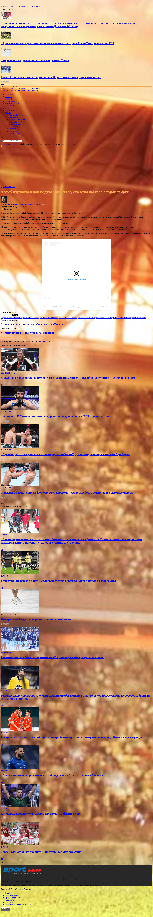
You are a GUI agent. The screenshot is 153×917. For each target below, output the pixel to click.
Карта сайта (10, 900)
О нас (7, 893)
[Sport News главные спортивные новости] (21, 875)
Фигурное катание (17, 119)
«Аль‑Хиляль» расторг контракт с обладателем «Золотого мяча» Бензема (52, 775)
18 (2, 664)
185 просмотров (7, 204)
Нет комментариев (34, 204)
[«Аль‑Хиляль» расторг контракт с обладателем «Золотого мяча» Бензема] (20, 768)
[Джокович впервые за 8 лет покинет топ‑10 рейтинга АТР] (20, 806)
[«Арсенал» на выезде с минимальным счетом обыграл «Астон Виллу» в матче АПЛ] (6, 38)
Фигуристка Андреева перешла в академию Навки (35, 60)
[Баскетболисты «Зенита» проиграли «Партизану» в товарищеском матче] (6, 72)
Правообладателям (13, 897)
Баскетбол (10, 101)
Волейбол (9, 106)
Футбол (8, 97)
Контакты (9, 902)
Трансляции (14, 133)
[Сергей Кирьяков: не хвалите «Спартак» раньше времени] (20, 845)
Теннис (8, 108)
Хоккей (8, 99)
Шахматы (13, 131)
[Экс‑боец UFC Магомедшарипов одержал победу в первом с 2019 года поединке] (20, 409)
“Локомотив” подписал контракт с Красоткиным (27, 333)
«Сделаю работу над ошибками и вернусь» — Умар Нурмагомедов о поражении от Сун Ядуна (65, 454)
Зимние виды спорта (18, 115)
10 (2, 550)
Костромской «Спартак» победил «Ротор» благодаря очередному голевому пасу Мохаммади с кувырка (72, 737)
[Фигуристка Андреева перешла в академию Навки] (6, 55)
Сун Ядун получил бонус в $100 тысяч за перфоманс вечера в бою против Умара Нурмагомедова (67, 492)
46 (2, 500)
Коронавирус (14, 117)
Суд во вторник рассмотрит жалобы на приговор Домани (32, 324)
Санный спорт (15, 126)
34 (2, 859)
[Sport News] (20, 6)
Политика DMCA (11, 895)
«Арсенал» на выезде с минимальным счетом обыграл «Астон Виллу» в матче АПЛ (57, 43)
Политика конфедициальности (18, 904)
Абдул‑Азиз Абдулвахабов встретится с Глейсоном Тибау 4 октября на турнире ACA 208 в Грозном (68, 377)
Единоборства (12, 103)
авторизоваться (45, 341)
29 (2, 385)
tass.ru (13, 313)
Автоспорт (10, 110)
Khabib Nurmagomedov (63, 307)
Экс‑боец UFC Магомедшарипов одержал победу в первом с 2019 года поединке (55, 416)
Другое (8, 113)
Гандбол (12, 129)
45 (2, 461)
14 (2, 588)
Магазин (9, 94)
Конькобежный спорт (18, 122)
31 (2, 423)
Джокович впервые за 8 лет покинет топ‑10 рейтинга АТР (40, 813)
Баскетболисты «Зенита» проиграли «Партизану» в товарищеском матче (51, 77)
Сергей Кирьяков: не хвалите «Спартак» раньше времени (41, 852)
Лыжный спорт (15, 124)
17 (2, 626)
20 (2, 744)
